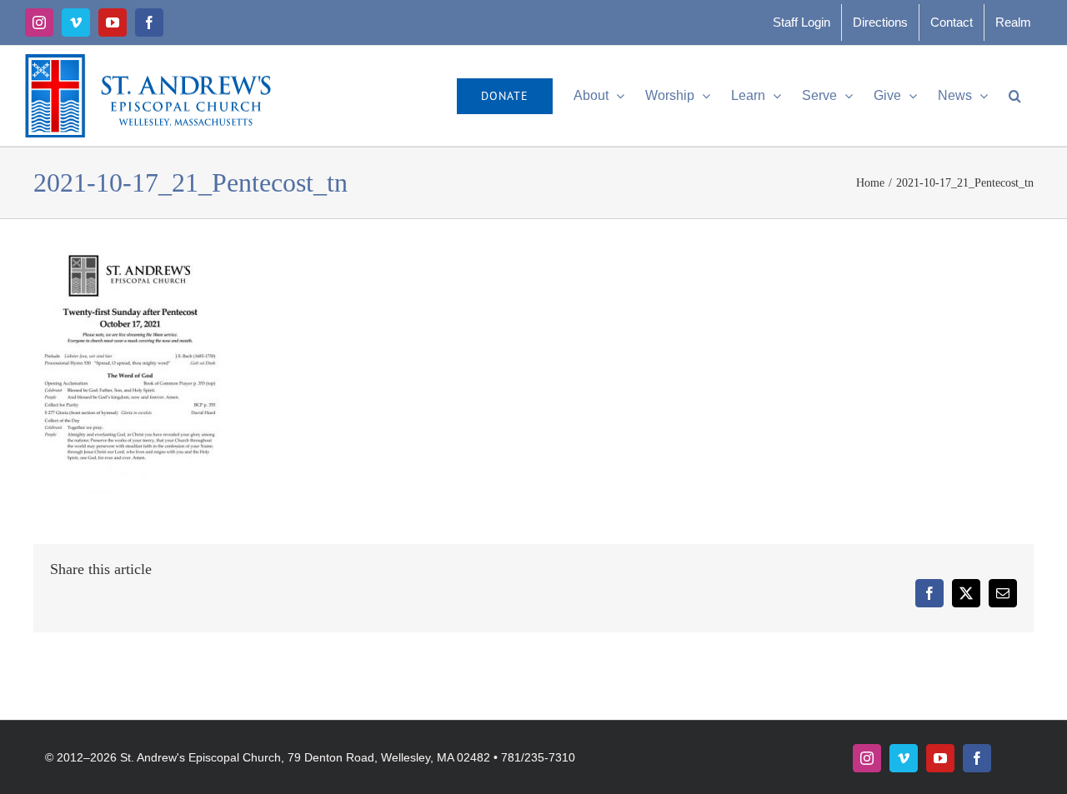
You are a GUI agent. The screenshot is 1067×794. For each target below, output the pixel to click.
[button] (1015, 96)
